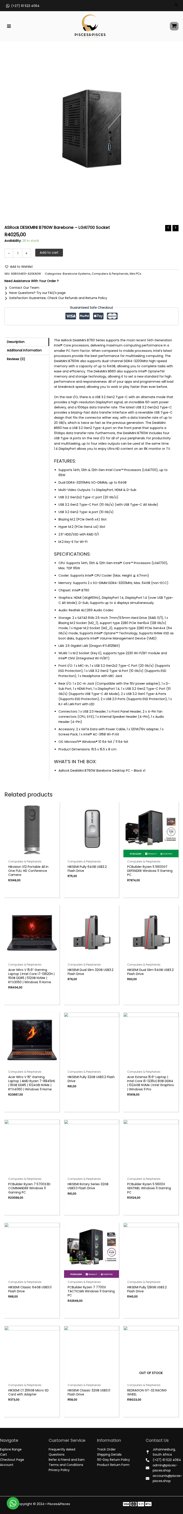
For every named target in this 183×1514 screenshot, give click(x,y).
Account (6, 1465)
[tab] (26, 342)
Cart (3, 1454)
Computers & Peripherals (110, 274)
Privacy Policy (59, 1470)
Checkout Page (12, 1459)
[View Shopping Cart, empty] (174, 26)
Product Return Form (113, 1465)
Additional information (24, 350)
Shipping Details (109, 1454)
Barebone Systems (76, 274)
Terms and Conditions (66, 1465)
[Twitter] (133, 1504)
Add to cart (49, 252)
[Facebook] (126, 1504)
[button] (18, 266)
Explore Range (11, 1449)
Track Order (106, 1449)
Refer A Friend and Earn (67, 1459)
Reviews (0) (16, 359)
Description (16, 342)
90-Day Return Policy (113, 1459)
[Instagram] (141, 1504)
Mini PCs (135, 274)
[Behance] (148, 1504)
